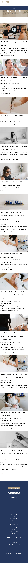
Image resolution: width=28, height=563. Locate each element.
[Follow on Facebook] (9, 493)
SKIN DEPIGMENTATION (7, 124)
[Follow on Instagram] (12, 493)
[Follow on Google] (18, 493)
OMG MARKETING (5, 48)
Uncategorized (4, 86)
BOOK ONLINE (14, 488)
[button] (24, 3)
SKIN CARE (24, 48)
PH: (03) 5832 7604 (14, 546)
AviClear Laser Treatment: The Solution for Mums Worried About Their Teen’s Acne (13, 294)
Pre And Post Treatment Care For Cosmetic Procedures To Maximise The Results (13, 453)
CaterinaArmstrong (5, 121)
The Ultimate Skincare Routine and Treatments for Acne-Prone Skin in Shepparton (12, 215)
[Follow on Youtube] (15, 493)
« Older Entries (4, 474)
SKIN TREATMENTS (20, 124)
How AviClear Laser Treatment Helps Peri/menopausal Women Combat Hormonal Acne (12, 336)
